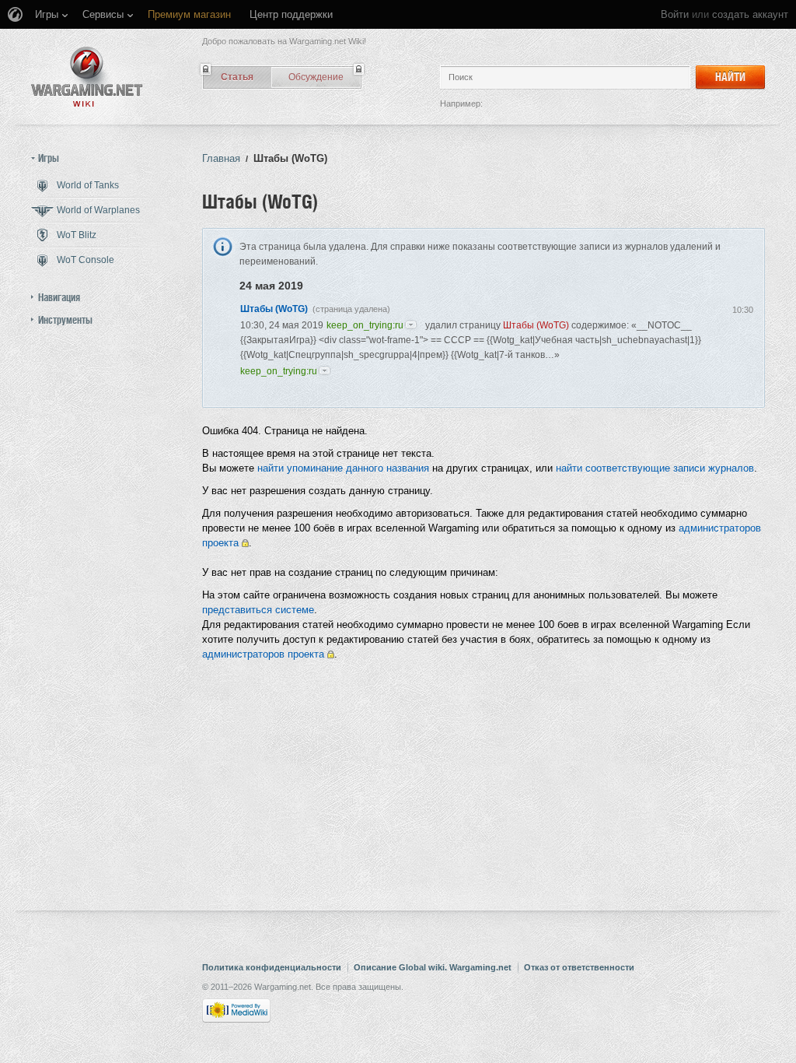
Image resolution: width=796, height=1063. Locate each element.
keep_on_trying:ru (364, 325)
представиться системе (258, 610)
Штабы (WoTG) (274, 308)
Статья (237, 77)
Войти (675, 14)
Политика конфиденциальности (271, 967)
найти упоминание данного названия (343, 468)
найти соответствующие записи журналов (655, 468)
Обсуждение (316, 77)
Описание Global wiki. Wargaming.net (432, 967)
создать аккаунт (750, 14)
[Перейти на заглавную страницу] (87, 77)
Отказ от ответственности (579, 967)
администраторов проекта (263, 654)
